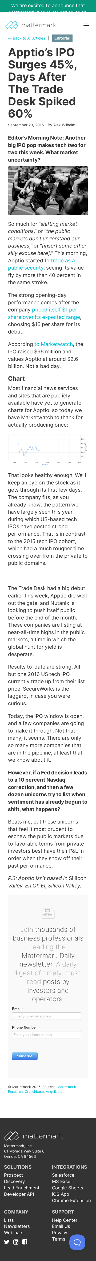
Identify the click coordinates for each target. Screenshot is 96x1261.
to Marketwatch (53, 344)
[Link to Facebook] (24, 1241)
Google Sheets (67, 1187)
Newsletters (17, 1226)
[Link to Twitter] (8, 1241)
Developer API (19, 1194)
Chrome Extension (71, 1200)
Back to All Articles (28, 38)
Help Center (64, 1220)
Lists (9, 1220)
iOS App (60, 1194)
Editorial (62, 38)
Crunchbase (34, 1092)
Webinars (13, 1232)
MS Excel (61, 1181)
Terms (58, 1239)
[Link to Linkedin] (17, 1241)
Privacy (59, 1232)
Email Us (61, 1226)
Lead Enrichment (21, 1187)
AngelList (53, 1092)
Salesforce (63, 1175)
